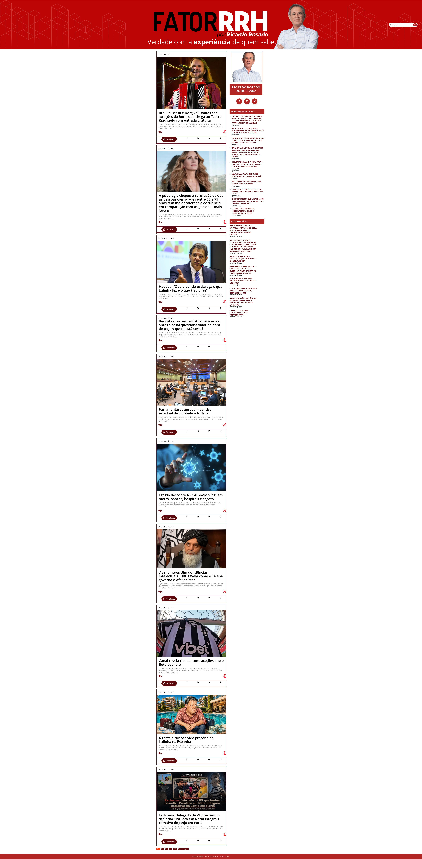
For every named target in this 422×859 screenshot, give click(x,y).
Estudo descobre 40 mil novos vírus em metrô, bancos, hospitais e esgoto (243, 290)
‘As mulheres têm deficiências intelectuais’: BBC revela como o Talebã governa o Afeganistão (243, 301)
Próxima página (183, 849)
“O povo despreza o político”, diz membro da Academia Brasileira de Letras (247, 191)
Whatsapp (170, 139)
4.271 (175, 849)
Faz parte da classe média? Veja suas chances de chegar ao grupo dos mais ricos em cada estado (248, 140)
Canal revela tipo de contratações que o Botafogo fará (239, 312)
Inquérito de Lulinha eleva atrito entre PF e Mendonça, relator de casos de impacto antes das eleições (247, 165)
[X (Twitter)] (254, 101)
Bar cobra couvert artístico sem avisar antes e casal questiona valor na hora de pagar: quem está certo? (243, 269)
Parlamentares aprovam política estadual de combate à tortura (243, 280)
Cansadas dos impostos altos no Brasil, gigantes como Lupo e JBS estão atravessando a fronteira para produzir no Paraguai (247, 119)
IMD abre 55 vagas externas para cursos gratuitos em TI (246, 183)
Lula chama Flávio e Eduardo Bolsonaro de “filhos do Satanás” (247, 175)
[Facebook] (239, 101)
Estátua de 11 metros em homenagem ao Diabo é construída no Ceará (243, 211)
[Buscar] (415, 24)
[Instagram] (247, 101)
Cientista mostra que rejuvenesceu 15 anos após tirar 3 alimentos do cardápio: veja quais (248, 201)
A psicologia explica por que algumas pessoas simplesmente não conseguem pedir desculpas (248, 130)
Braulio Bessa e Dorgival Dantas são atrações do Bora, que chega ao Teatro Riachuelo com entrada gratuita (243, 230)
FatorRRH (211, 24)
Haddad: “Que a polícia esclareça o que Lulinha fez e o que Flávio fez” (243, 258)
